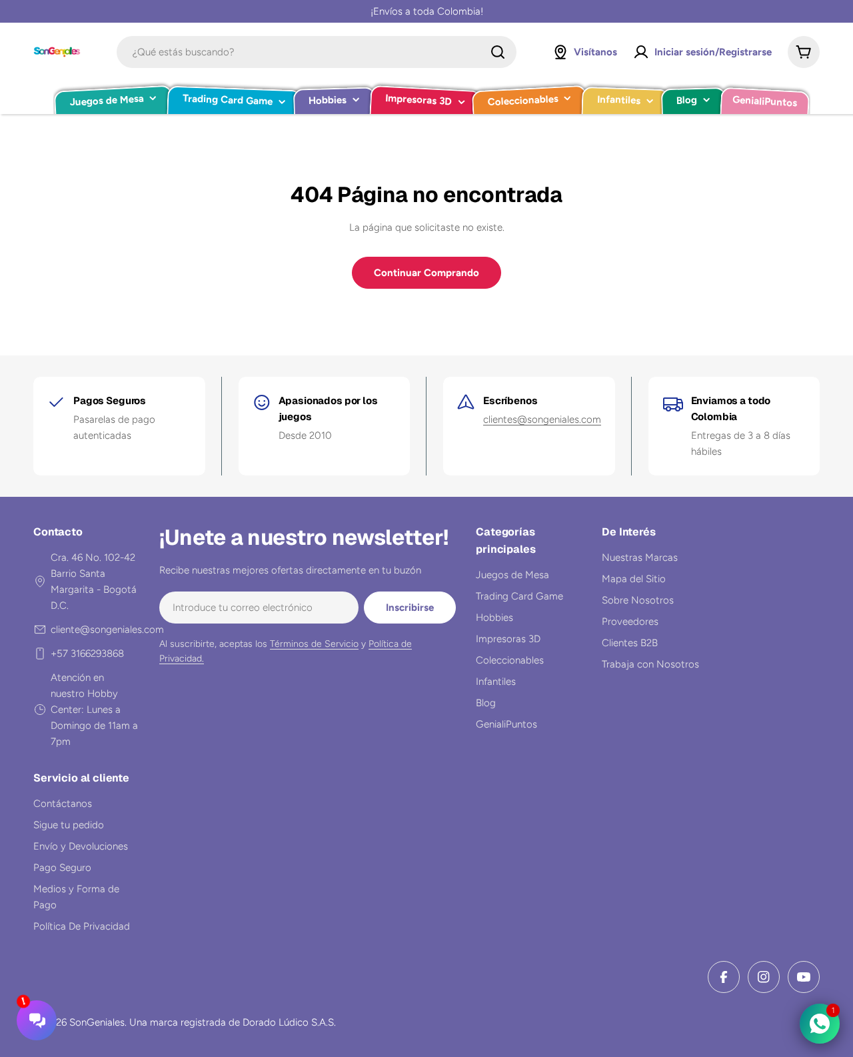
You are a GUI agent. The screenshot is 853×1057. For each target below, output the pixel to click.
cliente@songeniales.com (107, 630)
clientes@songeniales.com (542, 419)
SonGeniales (97, 1022)
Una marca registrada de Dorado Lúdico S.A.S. (232, 1022)
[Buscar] (498, 52)
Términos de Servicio (314, 644)
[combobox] (316, 52)
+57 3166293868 (87, 654)
